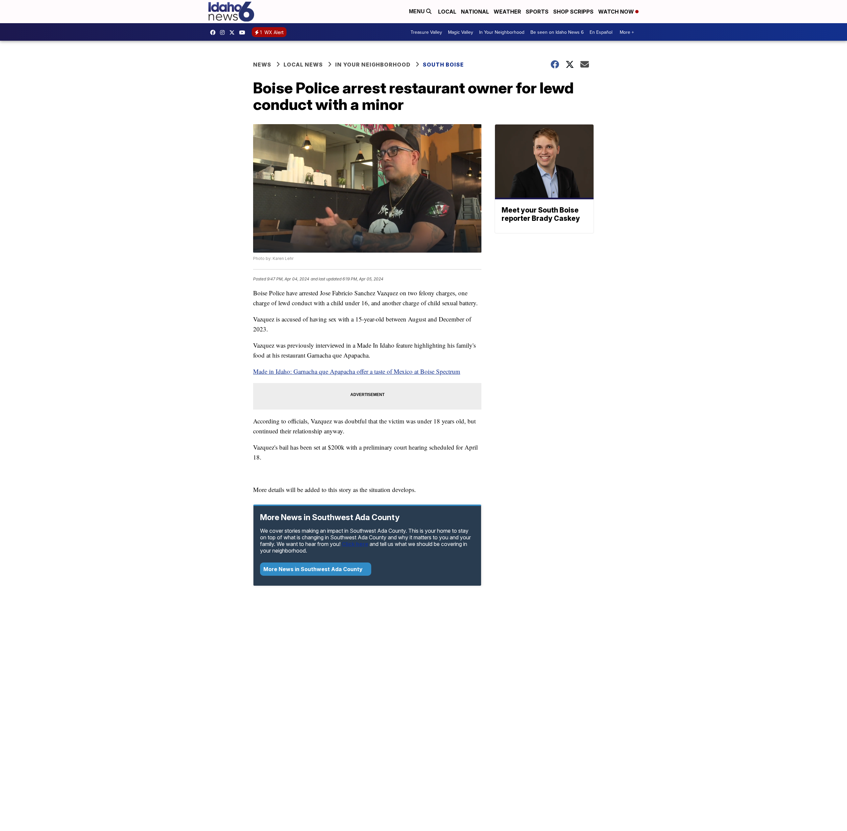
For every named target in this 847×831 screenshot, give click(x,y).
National (475, 11)
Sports (537, 11)
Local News (303, 64)
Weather (507, 11)
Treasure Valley (426, 32)
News (262, 64)
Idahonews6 (214, 32)
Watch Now (616, 11)
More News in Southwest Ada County (313, 569)
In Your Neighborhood (501, 32)
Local (447, 11)
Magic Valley (460, 32)
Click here (355, 544)
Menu (417, 11)
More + (627, 32)
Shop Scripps (573, 11)
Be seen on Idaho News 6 (557, 32)
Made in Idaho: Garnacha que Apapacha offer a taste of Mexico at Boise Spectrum (356, 371)
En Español (601, 32)
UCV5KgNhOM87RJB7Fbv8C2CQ (243, 32)
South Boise (443, 64)
